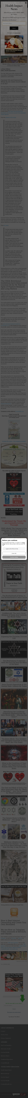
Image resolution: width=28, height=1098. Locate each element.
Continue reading (14, 557)
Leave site (14, 553)
